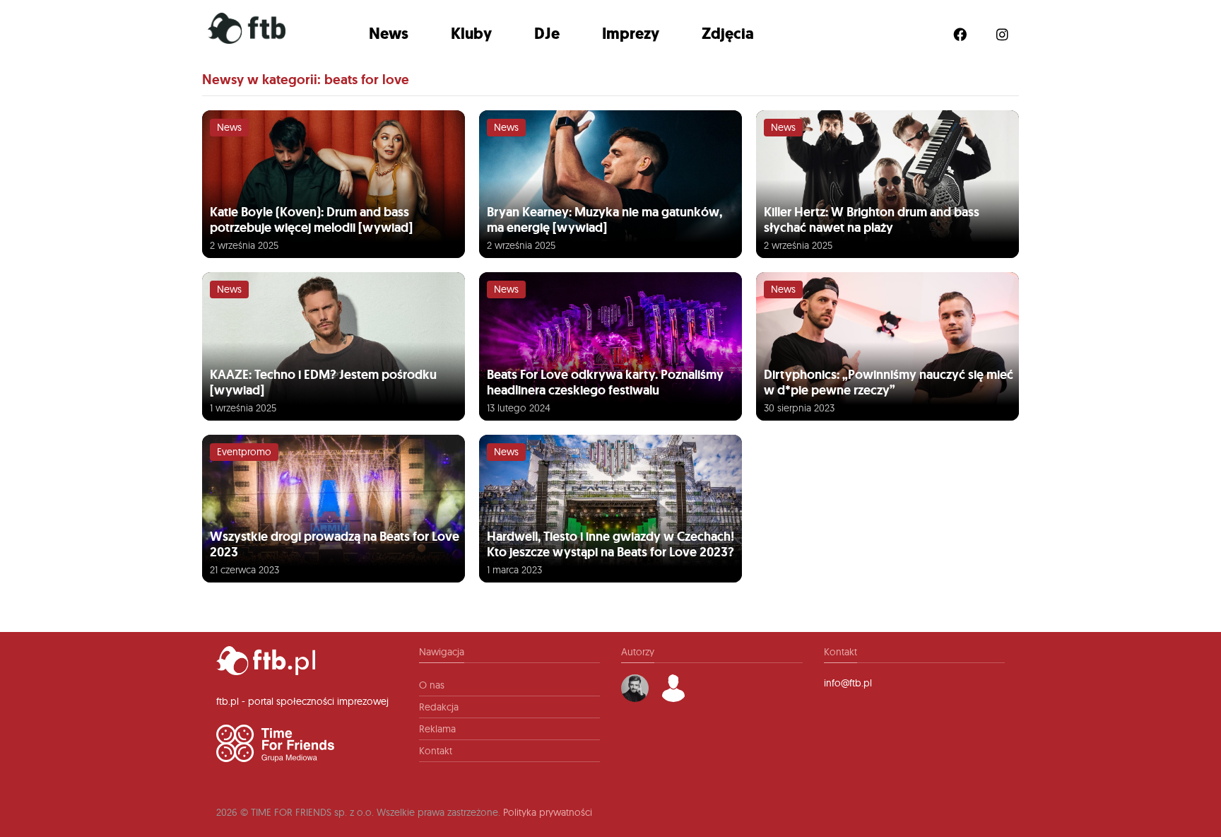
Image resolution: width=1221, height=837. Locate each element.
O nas (431, 685)
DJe (547, 33)
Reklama (437, 728)
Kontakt (435, 750)
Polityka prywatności (547, 812)
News (388, 33)
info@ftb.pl (848, 683)
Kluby (471, 33)
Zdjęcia (728, 33)
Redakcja (439, 707)
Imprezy (630, 33)
